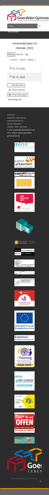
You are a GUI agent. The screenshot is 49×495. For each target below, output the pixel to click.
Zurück (14, 59)
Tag (26, 54)
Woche (20, 54)
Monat (11, 54)
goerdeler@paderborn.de (24, 130)
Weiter (31, 59)
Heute (22, 59)
